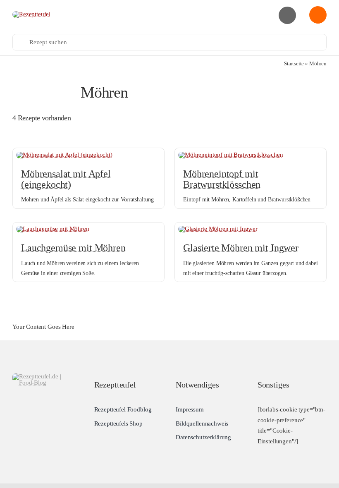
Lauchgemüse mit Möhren (73, 247)
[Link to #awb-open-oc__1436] (318, 15)
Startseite (294, 63)
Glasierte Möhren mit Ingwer (240, 247)
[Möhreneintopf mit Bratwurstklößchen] (230, 154)
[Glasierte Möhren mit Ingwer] (218, 228)
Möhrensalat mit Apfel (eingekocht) (66, 179)
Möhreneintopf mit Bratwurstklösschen (221, 179)
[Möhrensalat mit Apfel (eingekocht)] (64, 154)
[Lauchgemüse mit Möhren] (52, 228)
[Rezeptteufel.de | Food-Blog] (31, 14)
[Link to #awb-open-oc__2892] (287, 15)
